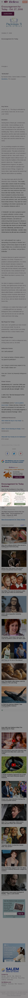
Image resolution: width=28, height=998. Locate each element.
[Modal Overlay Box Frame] (14, 499)
